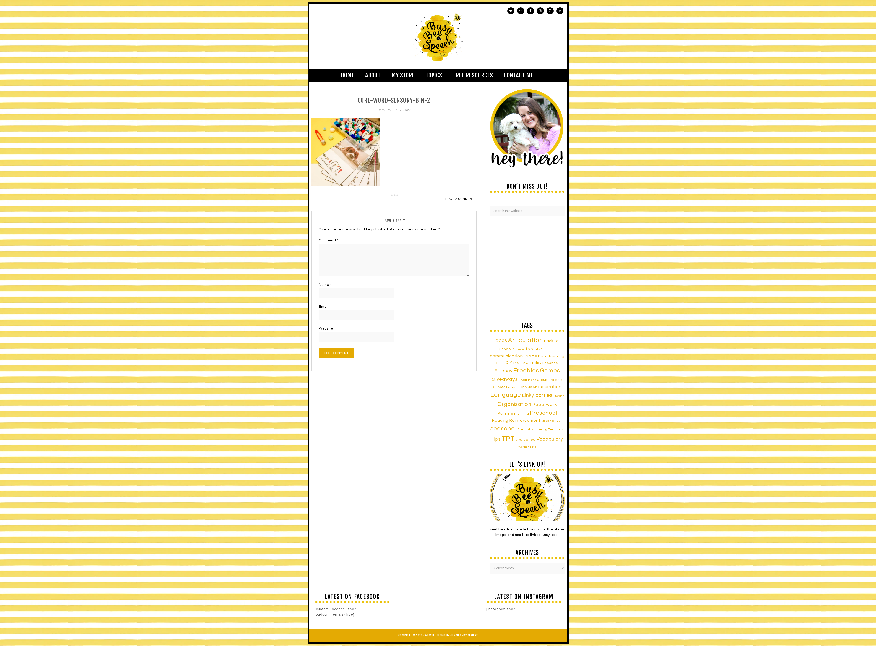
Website (326, 328)
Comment (329, 240)
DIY (508, 363)
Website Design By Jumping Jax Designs (451, 635)
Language (505, 395)
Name (325, 284)
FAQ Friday (531, 363)
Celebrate (548, 349)
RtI (543, 421)
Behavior (519, 349)
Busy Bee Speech (438, 36)
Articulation (525, 340)
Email (325, 306)
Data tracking (551, 356)
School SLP (554, 420)
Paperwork (544, 404)
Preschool (543, 413)
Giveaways (505, 379)
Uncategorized (526, 440)
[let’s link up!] (527, 497)
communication (506, 356)
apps (501, 340)
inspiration (549, 386)
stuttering (539, 429)
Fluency (503, 370)
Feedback (551, 363)
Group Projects (550, 379)
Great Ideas (527, 380)
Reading (500, 420)
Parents (505, 413)
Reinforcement (524, 420)
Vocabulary (550, 439)
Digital (499, 363)
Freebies (526, 370)
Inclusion (529, 387)
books (533, 348)
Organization (514, 404)
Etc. (516, 363)
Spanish (524, 429)
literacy (558, 396)
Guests (499, 387)
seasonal (503, 429)
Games (550, 370)
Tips (496, 439)
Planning (521, 413)
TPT (508, 438)
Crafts (530, 356)
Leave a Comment (459, 199)
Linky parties (537, 395)
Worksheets (527, 446)
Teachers (556, 429)
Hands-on (513, 387)
